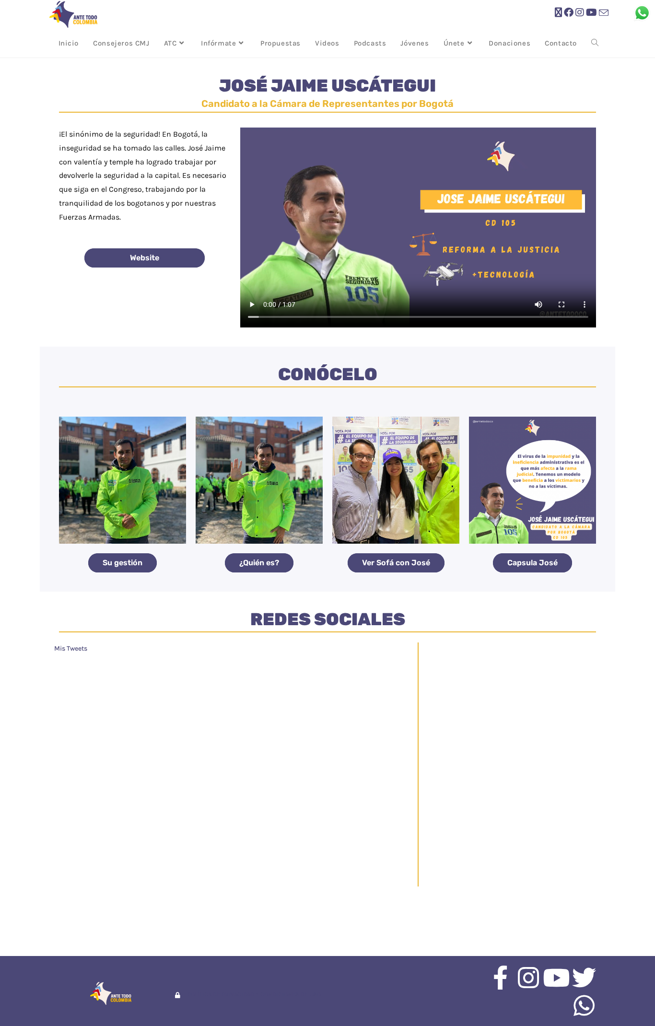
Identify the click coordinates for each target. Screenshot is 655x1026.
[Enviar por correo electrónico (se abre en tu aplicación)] (603, 13)
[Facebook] (501, 978)
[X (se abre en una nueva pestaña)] (558, 13)
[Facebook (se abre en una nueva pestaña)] (568, 13)
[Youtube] (556, 978)
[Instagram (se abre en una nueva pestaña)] (579, 13)
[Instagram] (528, 978)
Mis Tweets (70, 648)
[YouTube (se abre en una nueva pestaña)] (591, 13)
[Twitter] (584, 978)
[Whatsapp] (584, 1005)
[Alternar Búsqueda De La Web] (595, 43)
